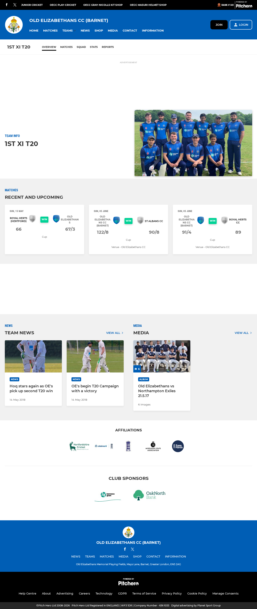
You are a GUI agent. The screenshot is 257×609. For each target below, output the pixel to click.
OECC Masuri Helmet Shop (148, 4)
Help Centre (27, 593)
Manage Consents (225, 593)
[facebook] (6, 4)
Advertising (64, 593)
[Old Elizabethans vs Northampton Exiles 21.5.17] (161, 356)
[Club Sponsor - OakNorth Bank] (149, 495)
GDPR (122, 593)
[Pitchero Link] (244, 6)
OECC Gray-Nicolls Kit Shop (103, 4)
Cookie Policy (197, 593)
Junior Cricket (32, 4)
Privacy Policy (172, 593)
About (46, 593)
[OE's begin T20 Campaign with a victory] (95, 356)
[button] (34, 31)
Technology (104, 593)
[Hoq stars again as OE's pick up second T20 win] (33, 356)
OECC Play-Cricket (63, 4)
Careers (84, 593)
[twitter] (14, 5)
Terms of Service (144, 593)
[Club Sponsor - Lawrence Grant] (108, 495)
